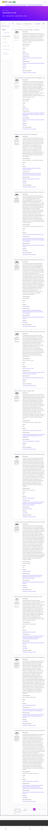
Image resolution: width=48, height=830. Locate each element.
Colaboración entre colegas (28, 112)
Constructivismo (26, 434)
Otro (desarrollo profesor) (36, 503)
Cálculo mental (26, 635)
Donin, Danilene (32, 631)
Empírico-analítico (26, 114)
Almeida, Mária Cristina (27, 168)
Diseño (24, 173)
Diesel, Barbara (26, 631)
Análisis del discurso (27, 785)
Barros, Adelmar (26, 705)
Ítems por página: (19, 810)
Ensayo (24, 68)
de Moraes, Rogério (26, 571)
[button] (31, 809)
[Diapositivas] (43, 24)
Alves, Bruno (25, 368)
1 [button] (34, 809)
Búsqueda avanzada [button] (6, 25)
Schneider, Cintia (40, 234)
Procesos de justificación (36, 576)
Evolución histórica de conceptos (29, 57)
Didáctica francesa (26, 786)
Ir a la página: (24, 810)
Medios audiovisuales (34, 114)
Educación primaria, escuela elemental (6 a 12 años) (33, 377)
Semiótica (41, 114)
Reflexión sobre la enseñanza (38, 239)
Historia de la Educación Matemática (30, 435)
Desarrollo (25, 372)
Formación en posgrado (27, 508)
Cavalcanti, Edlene (26, 430)
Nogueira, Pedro (31, 498)
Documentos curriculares (36, 372)
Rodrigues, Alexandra (27, 169)
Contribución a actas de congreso (29, 72)
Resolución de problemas (33, 638)
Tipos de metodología (31, 373)
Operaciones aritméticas (30, 709)
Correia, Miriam (34, 430)
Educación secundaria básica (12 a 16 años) (31, 178)
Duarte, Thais (30, 368)
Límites (37, 57)
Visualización (25, 115)
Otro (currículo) (38, 174)
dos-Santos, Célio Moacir (34, 781)
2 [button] (37, 809)
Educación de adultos (27, 714)
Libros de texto (31, 174)
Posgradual (30, 710)
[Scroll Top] (42, 829)
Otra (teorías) (38, 709)
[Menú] (45, 2)
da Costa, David (26, 234)
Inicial (29, 311)
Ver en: (36, 23)
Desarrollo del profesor (27, 238)
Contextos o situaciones (39, 112)
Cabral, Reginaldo (26, 306)
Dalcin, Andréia (25, 108)
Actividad (24, 182)
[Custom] (6, 829)
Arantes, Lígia (25, 781)
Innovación (25, 124)
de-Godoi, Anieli (32, 234)
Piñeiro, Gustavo (26, 53)
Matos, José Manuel (36, 168)
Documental (28, 173)
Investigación (25, 250)
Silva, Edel (39, 430)
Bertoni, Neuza (33, 705)
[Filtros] (13, 24)
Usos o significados (26, 241)
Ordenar (18, 23)
